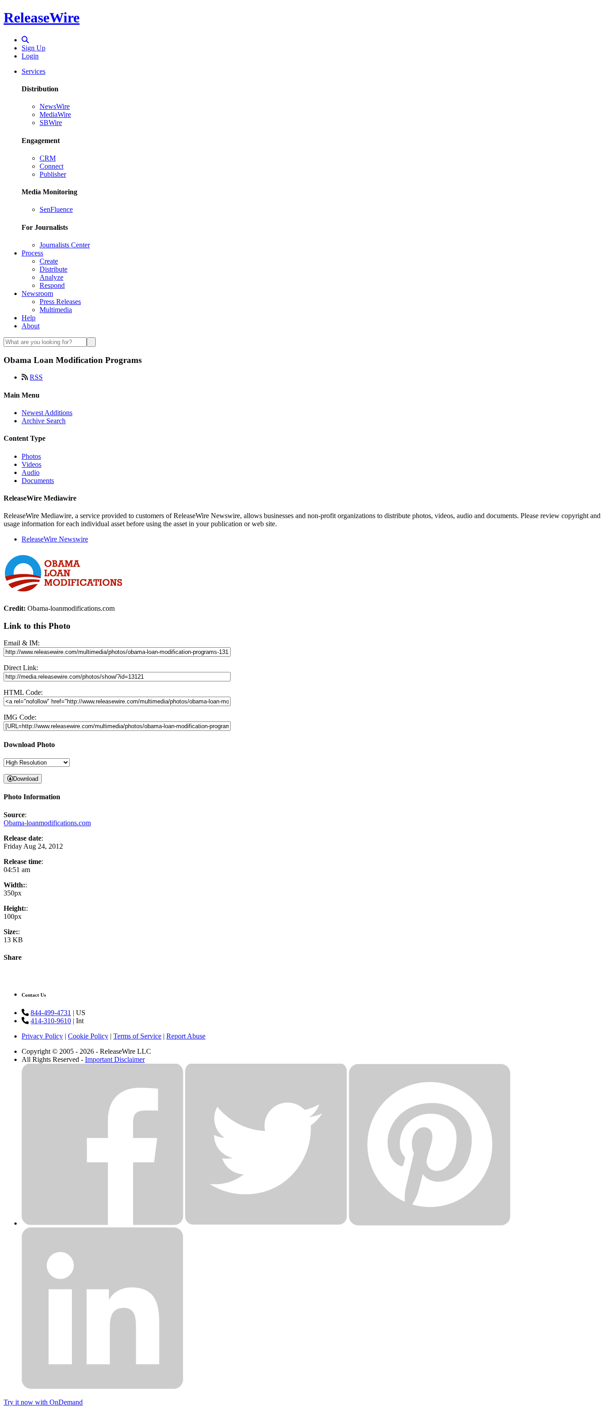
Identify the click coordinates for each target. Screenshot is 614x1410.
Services (33, 71)
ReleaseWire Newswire (55, 539)
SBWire (51, 122)
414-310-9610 (51, 1021)
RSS (36, 377)
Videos (31, 464)
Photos (31, 456)
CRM (48, 158)
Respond (52, 285)
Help (29, 318)
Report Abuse (185, 1036)
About (31, 326)
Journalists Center (65, 245)
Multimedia (56, 309)
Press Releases (60, 301)
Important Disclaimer (115, 1059)
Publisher (53, 174)
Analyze (51, 277)
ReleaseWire (42, 17)
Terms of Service (137, 1036)
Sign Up (33, 48)
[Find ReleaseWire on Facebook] (102, 1223)
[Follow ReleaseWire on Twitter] (266, 1223)
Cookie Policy (88, 1036)
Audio (31, 472)
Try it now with (43, 1402)
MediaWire (55, 114)
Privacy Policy (42, 1036)
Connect (51, 166)
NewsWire (55, 106)
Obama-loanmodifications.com (47, 823)
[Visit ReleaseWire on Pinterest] (430, 1223)
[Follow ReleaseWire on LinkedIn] (102, 1387)
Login (30, 56)
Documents (38, 480)
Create (49, 261)
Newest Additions (47, 412)
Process (32, 253)
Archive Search (44, 421)
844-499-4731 (51, 1012)
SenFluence (56, 209)
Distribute (53, 269)
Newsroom (37, 293)
